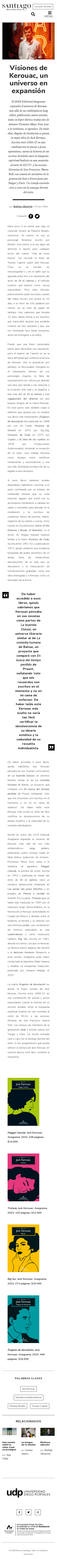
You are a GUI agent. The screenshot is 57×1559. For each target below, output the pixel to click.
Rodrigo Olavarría (22, 206)
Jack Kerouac (28, 1388)
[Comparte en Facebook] (30, 216)
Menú (48, 16)
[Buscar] (33, 14)
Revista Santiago (16, 7)
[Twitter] (28, 1512)
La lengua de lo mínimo (28, 1443)
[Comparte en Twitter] (37, 216)
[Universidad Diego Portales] (28, 1492)
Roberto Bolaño (17, 1406)
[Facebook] (19, 1512)
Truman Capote (40, 1406)
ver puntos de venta (43, 6)
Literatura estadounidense (29, 1397)
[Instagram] (38, 1512)
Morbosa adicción (45, 1443)
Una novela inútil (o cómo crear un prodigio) (9, 1446)
